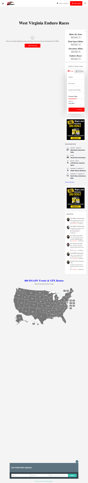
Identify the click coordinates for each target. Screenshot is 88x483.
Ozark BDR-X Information (76, 253)
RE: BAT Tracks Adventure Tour (77, 261)
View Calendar (69, 182)
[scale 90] (76, 129)
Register (66, 3)
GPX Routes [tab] (81, 71)
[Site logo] (11, 3)
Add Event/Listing (32, 45)
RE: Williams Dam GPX (76, 236)
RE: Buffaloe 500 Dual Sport (77, 218)
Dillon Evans (74, 250)
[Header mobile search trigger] (85, 3)
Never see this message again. (44, 481)
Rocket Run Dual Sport (78, 158)
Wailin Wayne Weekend (78, 171)
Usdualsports (74, 223)
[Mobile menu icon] (3, 3)
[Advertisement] (44, 12)
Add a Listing (77, 3)
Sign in (61, 3)
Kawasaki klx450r (75, 231)
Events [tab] (71, 71)
